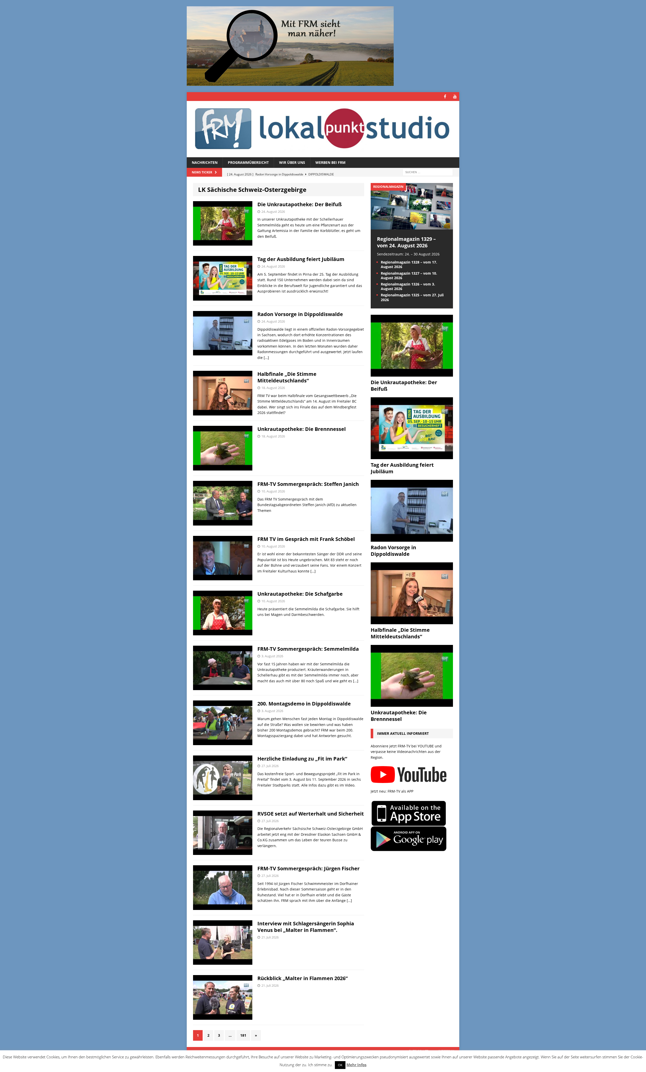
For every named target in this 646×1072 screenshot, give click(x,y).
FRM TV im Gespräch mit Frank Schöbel (306, 539)
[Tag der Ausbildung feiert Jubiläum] (412, 456)
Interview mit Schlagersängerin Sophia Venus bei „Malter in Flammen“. (305, 926)
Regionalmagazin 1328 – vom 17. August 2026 (409, 264)
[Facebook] (445, 96)
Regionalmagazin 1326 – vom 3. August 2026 (408, 286)
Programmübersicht (248, 162)
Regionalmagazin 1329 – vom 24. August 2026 (406, 242)
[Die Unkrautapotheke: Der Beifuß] (412, 373)
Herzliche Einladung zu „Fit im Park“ (302, 758)
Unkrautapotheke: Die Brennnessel (301, 429)
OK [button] (340, 1065)
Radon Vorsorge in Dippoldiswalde (300, 314)
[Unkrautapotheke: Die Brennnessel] (412, 703)
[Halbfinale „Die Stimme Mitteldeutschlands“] (412, 621)
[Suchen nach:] (427, 172)
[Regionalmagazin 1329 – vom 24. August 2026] (412, 226)
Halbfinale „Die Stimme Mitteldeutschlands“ (286, 377)
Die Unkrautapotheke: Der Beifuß (299, 204)
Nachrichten (205, 162)
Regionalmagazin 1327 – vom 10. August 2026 (409, 275)
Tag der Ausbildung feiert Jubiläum (300, 259)
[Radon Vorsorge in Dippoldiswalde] (412, 538)
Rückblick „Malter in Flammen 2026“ (302, 978)
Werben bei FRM (330, 162)
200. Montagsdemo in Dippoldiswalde (304, 703)
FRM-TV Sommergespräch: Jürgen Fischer (308, 868)
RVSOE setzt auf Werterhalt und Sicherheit (310, 813)
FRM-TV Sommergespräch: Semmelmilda (308, 648)
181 (243, 1035)
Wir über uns (292, 162)
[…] (266, 357)
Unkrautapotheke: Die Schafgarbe (300, 593)
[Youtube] (454, 96)
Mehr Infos (356, 1064)
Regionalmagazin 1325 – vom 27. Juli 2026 (412, 297)
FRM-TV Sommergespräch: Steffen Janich (308, 484)
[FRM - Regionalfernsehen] (323, 129)
